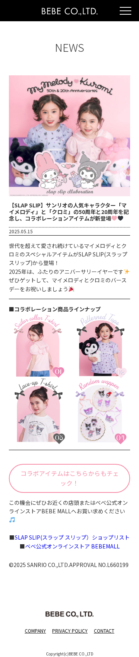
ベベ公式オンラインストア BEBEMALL (72, 546)
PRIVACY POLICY (70, 630)
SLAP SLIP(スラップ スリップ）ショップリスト (72, 537)
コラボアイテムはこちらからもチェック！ (69, 478)
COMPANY (35, 630)
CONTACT (104, 630)
